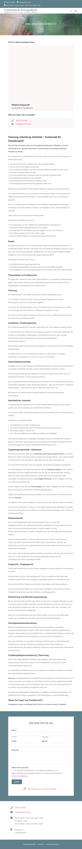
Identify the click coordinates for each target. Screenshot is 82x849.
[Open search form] (71, 10)
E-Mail (14, 741)
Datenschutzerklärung (52, 844)
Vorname (14, 737)
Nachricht (16, 750)
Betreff (44, 741)
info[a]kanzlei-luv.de (25, 2)
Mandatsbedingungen (29, 844)
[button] (75, 10)
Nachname (45, 737)
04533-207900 (50, 789)
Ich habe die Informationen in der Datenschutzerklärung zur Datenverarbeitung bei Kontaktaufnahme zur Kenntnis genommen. (37, 773)
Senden (16, 782)
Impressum (41, 844)
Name (14, 730)
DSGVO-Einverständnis (20, 767)
